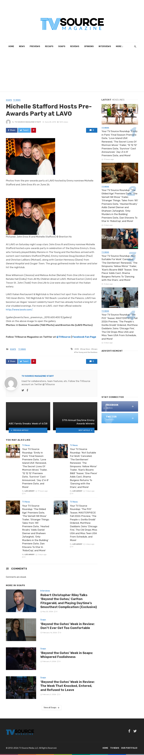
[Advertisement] (72, 71)
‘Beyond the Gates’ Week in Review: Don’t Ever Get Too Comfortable (67, 626)
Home (11, 46)
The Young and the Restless (86, 352)
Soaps (61, 46)
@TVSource (63, 336)
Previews (35, 46)
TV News (17, 100)
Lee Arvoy (29, 491)
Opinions (89, 46)
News (22, 46)
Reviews (74, 46)
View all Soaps (50, 707)
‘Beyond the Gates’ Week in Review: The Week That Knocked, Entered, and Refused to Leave (67, 686)
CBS (77, 349)
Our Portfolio (129, 748)
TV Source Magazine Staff (28, 122)
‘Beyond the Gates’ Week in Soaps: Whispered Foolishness (66, 655)
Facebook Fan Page (84, 336)
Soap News (85, 349)
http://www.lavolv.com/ (19, 309)
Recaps (49, 46)
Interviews (105, 46)
